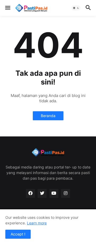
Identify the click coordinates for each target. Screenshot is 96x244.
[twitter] (42, 193)
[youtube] (53, 193)
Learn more (37, 223)
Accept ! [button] (18, 234)
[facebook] (30, 193)
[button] (7, 7)
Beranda (48, 115)
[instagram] (65, 193)
